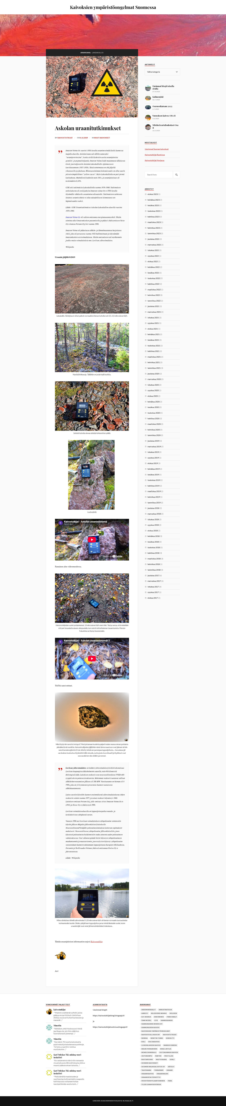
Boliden (173, 1013)
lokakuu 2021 (153, 317)
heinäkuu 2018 (153, 536)
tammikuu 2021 (154, 368)
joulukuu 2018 (153, 508)
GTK (156, 1020)
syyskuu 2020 (153, 390)
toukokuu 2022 (154, 278)
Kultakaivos (153, 1041)
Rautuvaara (161, 1059)
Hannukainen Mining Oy (151, 1024)
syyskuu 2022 (153, 256)
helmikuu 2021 (154, 362)
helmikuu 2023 (154, 228)
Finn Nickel (146, 1020)
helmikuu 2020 (154, 430)
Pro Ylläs (168, 1056)
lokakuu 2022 (153, 250)
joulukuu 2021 (153, 306)
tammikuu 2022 (154, 301)
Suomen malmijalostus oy (153, 1066)
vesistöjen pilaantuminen (153, 1081)
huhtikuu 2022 (153, 284)
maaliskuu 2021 (154, 357)
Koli (143, 1041)
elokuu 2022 (153, 261)
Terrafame (158, 1070)
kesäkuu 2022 (153, 273)
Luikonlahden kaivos (151, 1045)
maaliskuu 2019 (154, 491)
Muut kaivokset (102, 138)
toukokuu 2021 (154, 345)
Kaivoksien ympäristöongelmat (155, 1031)
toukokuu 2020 (154, 413)
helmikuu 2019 (154, 497)
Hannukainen (167, 1020)
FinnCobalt (172, 1017)
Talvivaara (146, 1070)
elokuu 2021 (153, 329)
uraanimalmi (162, 1073)
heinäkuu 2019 (153, 469)
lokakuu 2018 (153, 519)
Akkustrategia (165, 1009)
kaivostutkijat (65, 138)
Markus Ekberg (170, 1045)
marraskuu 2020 (154, 379)
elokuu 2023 (153, 194)
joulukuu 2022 (153, 239)
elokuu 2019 (153, 463)
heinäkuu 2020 (153, 402)
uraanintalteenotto (150, 1077)
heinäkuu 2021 (153, 334)
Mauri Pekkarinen (149, 1049)
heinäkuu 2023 (153, 200)
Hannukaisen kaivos (150, 1027)
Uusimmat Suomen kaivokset (157, 149)
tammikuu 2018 (154, 570)
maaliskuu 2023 (154, 222)
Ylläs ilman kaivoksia (151, 1084)
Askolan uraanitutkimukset (88, 127)
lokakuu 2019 (153, 452)
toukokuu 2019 (154, 480)
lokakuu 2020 (153, 385)
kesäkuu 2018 (153, 542)
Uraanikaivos (147, 1073)
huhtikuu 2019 (153, 486)
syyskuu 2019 (153, 458)
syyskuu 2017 (153, 592)
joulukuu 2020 (153, 373)
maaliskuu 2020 (154, 424)
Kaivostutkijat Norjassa (154, 160)
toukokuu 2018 (154, 547)
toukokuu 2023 (154, 211)
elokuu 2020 (153, 396)
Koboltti (170, 1038)
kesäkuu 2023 (153, 205)
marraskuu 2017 (154, 581)
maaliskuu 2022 (154, 289)
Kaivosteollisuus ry (150, 1034)
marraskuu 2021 (154, 312)
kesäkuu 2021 (153, 340)
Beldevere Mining (159, 1013)
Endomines (159, 1017)
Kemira (144, 1038)
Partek (158, 1056)
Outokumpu (146, 1056)
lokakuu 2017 (153, 587)
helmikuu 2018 (154, 564)
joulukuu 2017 (153, 575)
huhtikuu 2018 (153, 553)
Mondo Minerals (148, 1052)
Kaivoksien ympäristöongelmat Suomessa (113, 7)
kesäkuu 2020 (153, 407)
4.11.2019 (84, 138)
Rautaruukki (147, 1059)
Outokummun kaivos (168, 1052)
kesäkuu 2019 (153, 474)
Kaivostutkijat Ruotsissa (155, 155)
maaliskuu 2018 (154, 558)
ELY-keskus (146, 1017)
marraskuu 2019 (154, 446)
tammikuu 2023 (154, 233)
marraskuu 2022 (154, 245)
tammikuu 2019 (154, 502)
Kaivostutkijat (97, 941)
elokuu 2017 (153, 598)
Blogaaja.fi (128, 1101)
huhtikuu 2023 (153, 217)
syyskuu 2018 (153, 525)
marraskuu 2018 (154, 514)
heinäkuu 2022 (153, 267)
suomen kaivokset (149, 1063)
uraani (170, 1070)
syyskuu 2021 (153, 323)
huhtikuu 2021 (153, 351)
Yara (170, 1081)
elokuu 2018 (153, 530)
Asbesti (144, 1013)
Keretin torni (157, 1038)
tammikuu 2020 (154, 435)
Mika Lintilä (165, 1049)
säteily (171, 1066)
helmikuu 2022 (154, 295)
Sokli (172, 1059)
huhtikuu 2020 (153, 418)
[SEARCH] (176, 174)
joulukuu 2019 (153, 441)
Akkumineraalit (148, 1009)
